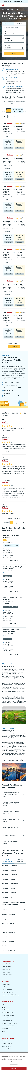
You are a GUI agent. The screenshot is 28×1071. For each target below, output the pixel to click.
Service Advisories (7, 1043)
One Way (6, 23)
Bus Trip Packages (7, 989)
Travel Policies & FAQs (8, 1026)
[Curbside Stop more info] (18, 545)
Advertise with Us (7, 1020)
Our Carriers (5, 1010)
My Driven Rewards (7, 1012)
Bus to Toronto (6, 969)
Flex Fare (18, 140)
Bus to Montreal (6, 966)
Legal (3, 1031)
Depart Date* (7, 45)
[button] (3, 110)
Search (14, 53)
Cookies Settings (14, 1064)
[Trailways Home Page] (3, 5)
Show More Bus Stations (14, 659)
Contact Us (5, 1041)
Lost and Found (6, 1046)
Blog (3, 1004)
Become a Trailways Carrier (10, 1023)
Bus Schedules (6, 984)
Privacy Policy (6, 1028)
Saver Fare (7, 140)
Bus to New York (6, 964)
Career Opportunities (8, 1015)
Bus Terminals (6, 987)
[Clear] (23, 34)
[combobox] (14, 34)
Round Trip (19, 23)
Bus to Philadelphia (7, 974)
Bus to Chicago (6, 972)
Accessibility (5, 1018)
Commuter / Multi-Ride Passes (10, 995)
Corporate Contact (7, 1049)
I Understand (14, 1068)
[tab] (8, 860)
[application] (14, 136)
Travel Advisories (17, 1)
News (3, 1007)
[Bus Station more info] (11, 576)
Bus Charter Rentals (7, 992)
